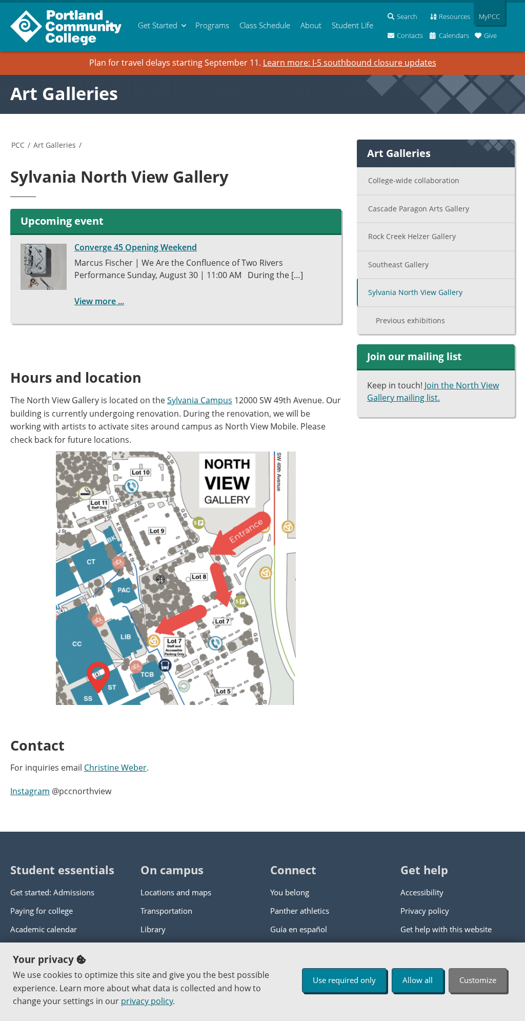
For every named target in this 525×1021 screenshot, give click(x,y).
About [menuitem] (310, 25)
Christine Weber (115, 767)
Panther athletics (299, 911)
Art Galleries (64, 93)
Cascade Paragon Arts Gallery (418, 208)
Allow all (417, 980)
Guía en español (298, 929)
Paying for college (41, 911)
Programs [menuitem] (212, 25)
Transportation (166, 911)
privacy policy (147, 1001)
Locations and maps (175, 892)
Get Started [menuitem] (157, 25)
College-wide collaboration (413, 180)
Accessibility (421, 892)
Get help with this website (446, 929)
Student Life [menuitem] (352, 25)
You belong (289, 892)
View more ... (99, 301)
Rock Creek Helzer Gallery (412, 236)
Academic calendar (43, 929)
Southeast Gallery (398, 264)
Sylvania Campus (199, 400)
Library (153, 929)
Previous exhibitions (410, 320)
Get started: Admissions (52, 892)
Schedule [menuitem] (264, 25)
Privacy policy (424, 911)
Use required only (344, 980)
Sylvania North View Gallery (415, 292)
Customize (477, 980)
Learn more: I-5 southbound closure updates (349, 62)
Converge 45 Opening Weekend (135, 247)
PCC (18, 145)
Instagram (30, 791)
